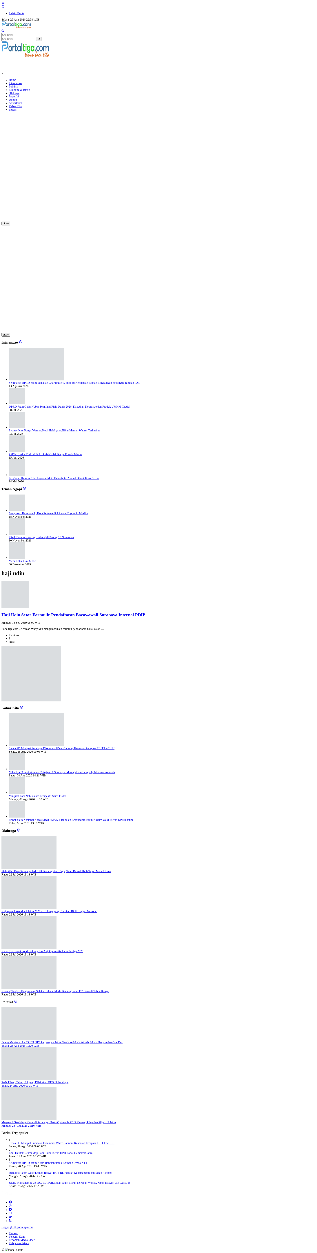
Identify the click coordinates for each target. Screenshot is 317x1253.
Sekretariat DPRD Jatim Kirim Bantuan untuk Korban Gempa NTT (48, 1162)
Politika (13, 86)
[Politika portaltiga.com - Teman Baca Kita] (16, 1002)
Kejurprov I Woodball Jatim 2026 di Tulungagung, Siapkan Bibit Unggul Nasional (49, 911)
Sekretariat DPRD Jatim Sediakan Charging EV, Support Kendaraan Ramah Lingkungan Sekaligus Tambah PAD (75, 382)
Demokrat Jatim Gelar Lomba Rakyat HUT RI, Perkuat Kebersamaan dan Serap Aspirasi (60, 1172)
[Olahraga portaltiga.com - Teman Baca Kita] (18, 831)
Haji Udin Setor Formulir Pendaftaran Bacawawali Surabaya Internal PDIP (73, 614)
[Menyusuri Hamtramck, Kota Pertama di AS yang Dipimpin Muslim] (17, 510)
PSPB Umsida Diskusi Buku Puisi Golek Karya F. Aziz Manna (45, 454)
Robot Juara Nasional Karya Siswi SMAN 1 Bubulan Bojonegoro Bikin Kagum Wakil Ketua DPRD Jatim (71, 819)
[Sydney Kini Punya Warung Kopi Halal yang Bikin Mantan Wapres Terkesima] (17, 427)
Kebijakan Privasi (19, 1243)
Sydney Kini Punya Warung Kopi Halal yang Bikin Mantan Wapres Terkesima (54, 430)
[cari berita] (38, 39)
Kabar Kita (15, 106)
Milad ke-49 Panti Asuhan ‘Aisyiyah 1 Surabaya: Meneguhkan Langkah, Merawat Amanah (62, 772)
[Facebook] (10, 1202)
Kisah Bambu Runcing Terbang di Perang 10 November (41, 537)
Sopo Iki (14, 96)
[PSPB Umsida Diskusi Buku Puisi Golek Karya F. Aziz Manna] (17, 451)
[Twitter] (10, 1209)
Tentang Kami (17, 1236)
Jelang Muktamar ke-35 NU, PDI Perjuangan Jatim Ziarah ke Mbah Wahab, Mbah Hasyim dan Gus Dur (69, 1182)
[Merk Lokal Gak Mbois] (17, 557)
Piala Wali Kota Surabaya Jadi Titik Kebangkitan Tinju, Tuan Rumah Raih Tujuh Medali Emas (56, 871)
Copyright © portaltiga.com (17, 1227)
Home (12, 79)
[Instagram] (10, 1206)
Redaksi (13, 1233)
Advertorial (15, 103)
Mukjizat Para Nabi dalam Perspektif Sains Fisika (37, 796)
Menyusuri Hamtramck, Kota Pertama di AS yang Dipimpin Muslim (48, 513)
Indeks (13, 109)
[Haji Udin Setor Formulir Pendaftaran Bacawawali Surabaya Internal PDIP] (15, 607)
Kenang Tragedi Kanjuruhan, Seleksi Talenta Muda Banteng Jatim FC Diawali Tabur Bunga (55, 991)
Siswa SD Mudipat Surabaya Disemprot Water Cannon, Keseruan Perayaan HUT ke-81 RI (61, 748)
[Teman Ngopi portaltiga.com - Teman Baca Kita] (24, 489)
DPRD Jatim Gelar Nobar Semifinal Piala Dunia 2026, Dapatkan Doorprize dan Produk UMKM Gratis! (69, 406)
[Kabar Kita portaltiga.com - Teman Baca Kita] (21, 708)
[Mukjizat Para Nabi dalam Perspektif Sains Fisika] (17, 792)
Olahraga (14, 93)
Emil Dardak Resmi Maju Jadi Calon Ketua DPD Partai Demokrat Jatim (50, 1152)
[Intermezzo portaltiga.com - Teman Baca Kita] (20, 342)
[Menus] (2, 3)
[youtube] (10, 1213)
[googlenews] (10, 1217)
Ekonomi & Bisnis (19, 89)
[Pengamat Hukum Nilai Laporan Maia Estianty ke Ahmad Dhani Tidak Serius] (17, 474)
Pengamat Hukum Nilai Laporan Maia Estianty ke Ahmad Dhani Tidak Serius (54, 478)
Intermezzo (15, 83)
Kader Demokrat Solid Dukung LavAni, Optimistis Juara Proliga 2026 (42, 951)
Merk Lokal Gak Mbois (22, 561)
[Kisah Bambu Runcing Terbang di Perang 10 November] (17, 533)
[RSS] (10, 1220)
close (6, 223)
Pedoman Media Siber (21, 1239)
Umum (13, 99)
